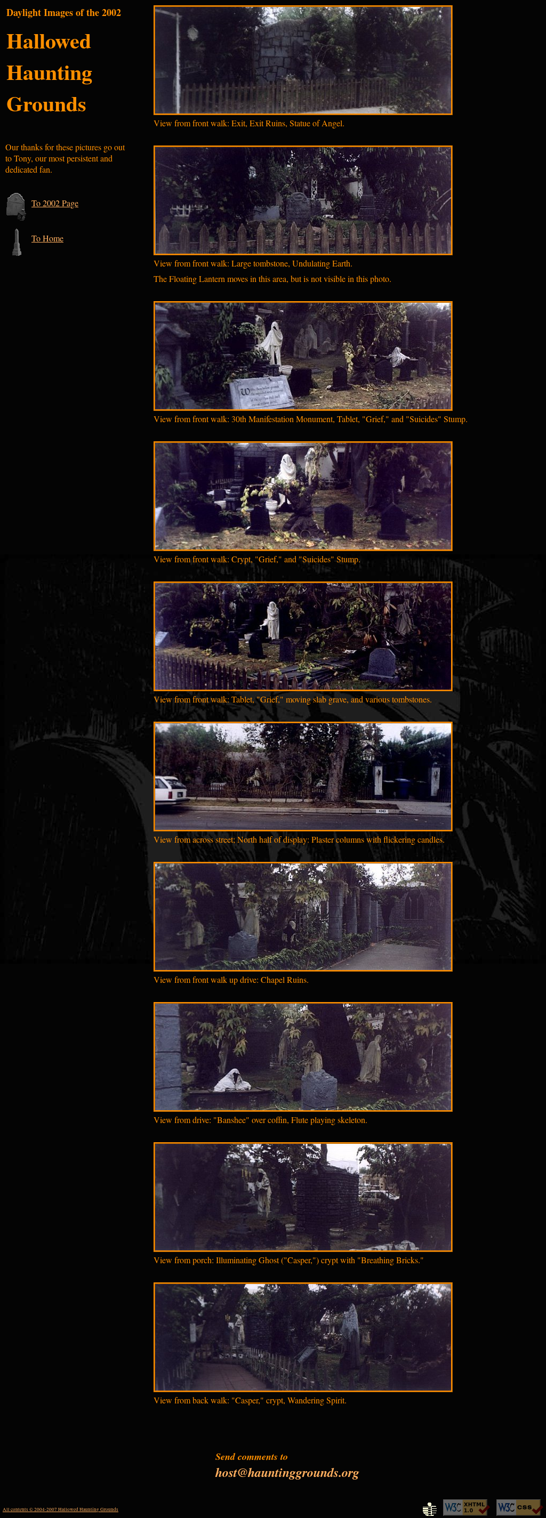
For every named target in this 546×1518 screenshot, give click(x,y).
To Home (47, 238)
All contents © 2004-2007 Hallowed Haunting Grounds (60, 1509)
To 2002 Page (54, 202)
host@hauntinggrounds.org (287, 1472)
